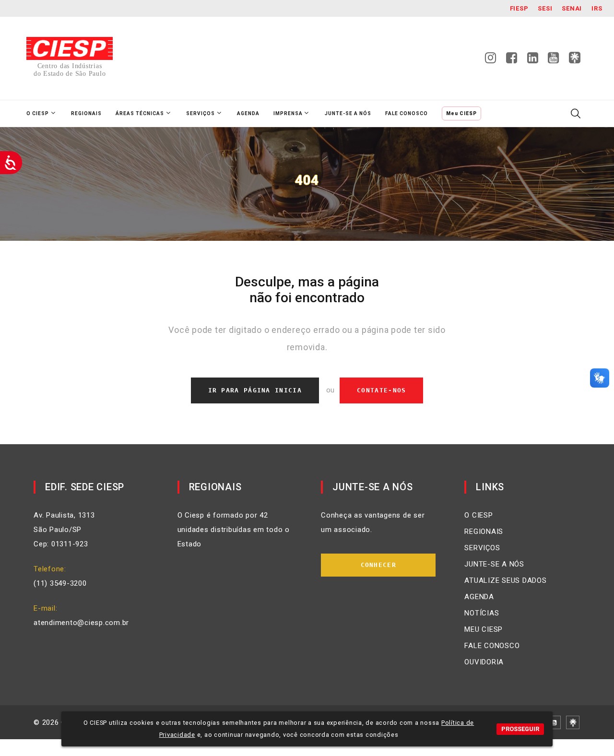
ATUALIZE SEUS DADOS (505, 580)
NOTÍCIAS (481, 613)
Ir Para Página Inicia (255, 390)
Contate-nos (381, 390)
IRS (596, 8)
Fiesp (519, 8)
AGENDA (479, 596)
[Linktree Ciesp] (574, 58)
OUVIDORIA (484, 662)
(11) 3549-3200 (60, 583)
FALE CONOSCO (492, 645)
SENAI (572, 8)
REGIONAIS (483, 531)
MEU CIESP (483, 629)
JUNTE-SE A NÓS (494, 564)
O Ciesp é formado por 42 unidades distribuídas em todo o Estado (233, 529)
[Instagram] (490, 60)
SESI (545, 8)
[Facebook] (512, 60)
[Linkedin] (533, 60)
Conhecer (378, 564)
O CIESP (478, 515)
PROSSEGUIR (520, 728)
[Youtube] (553, 60)
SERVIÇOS (482, 547)
